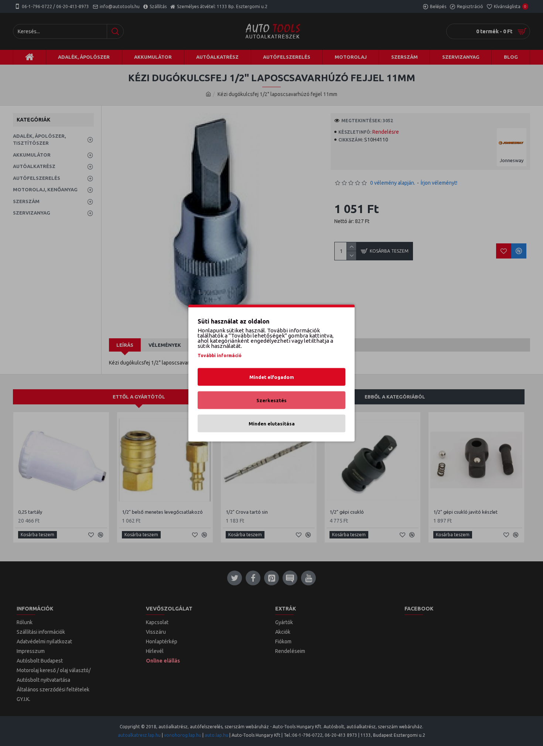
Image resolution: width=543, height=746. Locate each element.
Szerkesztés (271, 400)
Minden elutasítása (272, 423)
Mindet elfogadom (271, 377)
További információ (220, 355)
